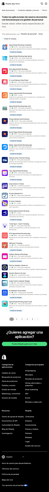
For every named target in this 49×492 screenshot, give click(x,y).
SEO (26, 394)
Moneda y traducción (33, 402)
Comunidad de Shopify (11, 425)
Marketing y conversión (11, 394)
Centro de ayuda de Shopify (13, 417)
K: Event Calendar (15, 201)
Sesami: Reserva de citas (17, 273)
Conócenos (29, 417)
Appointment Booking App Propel (20, 302)
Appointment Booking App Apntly (20, 56)
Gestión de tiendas (9, 398)
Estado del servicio (32, 446)
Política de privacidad (10, 474)
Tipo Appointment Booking (18, 171)
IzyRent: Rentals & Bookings (18, 254)
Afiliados (28, 437)
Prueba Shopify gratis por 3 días (24, 344)
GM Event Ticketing (15, 243)
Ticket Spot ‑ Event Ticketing (19, 224)
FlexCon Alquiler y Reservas (18, 265)
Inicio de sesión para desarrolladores (16, 463)
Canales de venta (8, 373)
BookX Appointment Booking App (20, 132)
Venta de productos (10, 381)
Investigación (7, 433)
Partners (28, 433)
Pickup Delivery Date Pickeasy (19, 119)
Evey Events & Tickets (16, 184)
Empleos (28, 421)
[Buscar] (42, 4)
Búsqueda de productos (11, 377)
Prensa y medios (31, 429)
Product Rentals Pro (16, 193)
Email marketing (31, 389)
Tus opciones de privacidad (13, 485)
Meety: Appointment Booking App (20, 145)
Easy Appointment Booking (18, 69)
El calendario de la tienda (17, 290)
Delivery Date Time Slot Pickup (19, 158)
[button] (24, 48)
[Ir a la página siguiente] (37, 319)
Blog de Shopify (8, 429)
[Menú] (46, 4)
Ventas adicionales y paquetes (33, 384)
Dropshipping (30, 371)
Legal (27, 442)
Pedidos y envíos (8, 385)
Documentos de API (9, 421)
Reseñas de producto (33, 379)
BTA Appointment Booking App (19, 233)
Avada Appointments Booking (19, 211)
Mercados (29, 375)
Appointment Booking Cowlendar (20, 45)
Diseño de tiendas (9, 389)
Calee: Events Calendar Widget (19, 281)
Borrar (41, 34)
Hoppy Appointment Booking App (20, 93)
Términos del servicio (10, 469)
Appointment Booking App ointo (20, 106)
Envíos (27, 398)
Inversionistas (30, 425)
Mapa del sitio (7, 480)
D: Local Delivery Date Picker (18, 80)
